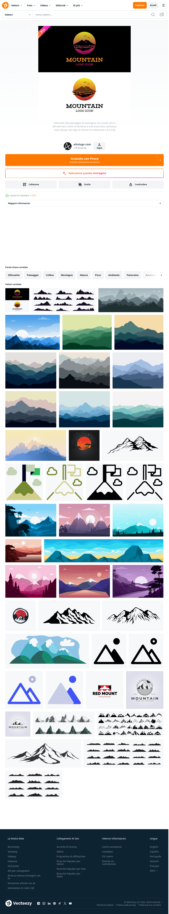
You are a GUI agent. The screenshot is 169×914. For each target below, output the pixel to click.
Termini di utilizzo (102, 904)
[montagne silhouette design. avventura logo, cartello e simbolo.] (132, 445)
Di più (76, 5)
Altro (150, 870)
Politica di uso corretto (147, 904)
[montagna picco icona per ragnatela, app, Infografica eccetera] (24, 482)
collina (50, 275)
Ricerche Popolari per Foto (67, 870)
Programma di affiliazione (70, 856)
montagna (67, 275)
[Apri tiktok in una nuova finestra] (59, 903)
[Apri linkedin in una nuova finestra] (49, 903)
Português (153, 856)
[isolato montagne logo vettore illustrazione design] (17, 724)
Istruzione (13, 866)
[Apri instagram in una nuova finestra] (44, 903)
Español (152, 851)
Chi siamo (105, 856)
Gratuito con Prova (83, 160)
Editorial (60, 5)
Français (152, 866)
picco (98, 275)
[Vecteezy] (5, 5)
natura (84, 275)
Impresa (12, 861)
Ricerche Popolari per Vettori (67, 863)
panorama (132, 275)
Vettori (15, 5)
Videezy (11, 856)
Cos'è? (33, 195)
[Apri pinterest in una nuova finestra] (54, 903)
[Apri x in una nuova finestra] (65, 903)
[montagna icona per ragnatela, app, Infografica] (109, 651)
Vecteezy (12, 851)
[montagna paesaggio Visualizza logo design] (20, 615)
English (152, 846)
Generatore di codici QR (20, 888)
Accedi (151, 5)
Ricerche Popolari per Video (67, 878)
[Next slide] (156, 275)
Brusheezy (13, 846)
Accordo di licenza (66, 846)
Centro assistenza (110, 846)
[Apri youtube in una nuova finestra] (70, 903)
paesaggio (33, 275)
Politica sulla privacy (124, 904)
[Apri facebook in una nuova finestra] (38, 903)
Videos (44, 5)
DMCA (59, 851)
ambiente (113, 275)
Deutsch (152, 861)
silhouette (14, 275)
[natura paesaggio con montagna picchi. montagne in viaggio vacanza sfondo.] (87, 332)
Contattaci (106, 851)
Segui (98, 147)
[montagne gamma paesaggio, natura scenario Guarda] (47, 651)
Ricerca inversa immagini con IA (21, 877)
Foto (29, 5)
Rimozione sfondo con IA (21, 883)
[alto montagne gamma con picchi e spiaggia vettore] (103, 550)
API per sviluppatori (18, 870)
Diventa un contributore (107, 863)
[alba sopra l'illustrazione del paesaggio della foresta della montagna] (32, 332)
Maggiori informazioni (19, 203)
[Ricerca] (150, 15)
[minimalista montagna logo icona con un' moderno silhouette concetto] (104, 690)
